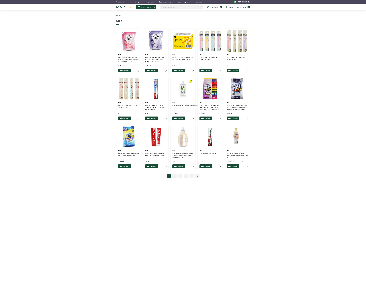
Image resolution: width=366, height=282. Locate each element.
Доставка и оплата (166, 2)
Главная (119, 15)
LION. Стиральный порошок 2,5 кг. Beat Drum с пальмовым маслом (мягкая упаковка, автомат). (237, 107)
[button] (121, 2)
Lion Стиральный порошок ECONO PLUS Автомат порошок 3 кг (128, 154)
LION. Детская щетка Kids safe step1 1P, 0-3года (208, 58)
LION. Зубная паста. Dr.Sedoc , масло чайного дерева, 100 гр (154, 154)
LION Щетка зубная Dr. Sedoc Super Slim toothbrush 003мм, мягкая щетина (154, 107)
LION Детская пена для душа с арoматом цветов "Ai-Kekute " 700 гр (237, 155)
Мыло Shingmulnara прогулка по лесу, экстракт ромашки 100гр (182, 58)
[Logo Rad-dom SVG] (124, 7)
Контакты (198, 2)
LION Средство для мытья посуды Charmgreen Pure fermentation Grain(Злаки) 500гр (182, 155)
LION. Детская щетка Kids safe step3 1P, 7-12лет (127, 106)
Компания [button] (150, 2)
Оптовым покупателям (183, 2)
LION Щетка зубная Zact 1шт (208, 153)
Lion (119, 54)
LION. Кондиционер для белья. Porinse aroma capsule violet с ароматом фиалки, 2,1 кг (154, 59)
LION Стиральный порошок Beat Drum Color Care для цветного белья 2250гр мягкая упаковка (209, 107)
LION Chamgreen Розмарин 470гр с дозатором (183, 105)
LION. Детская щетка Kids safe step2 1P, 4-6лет (236, 58)
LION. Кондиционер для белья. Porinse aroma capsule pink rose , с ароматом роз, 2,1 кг (128, 59)
